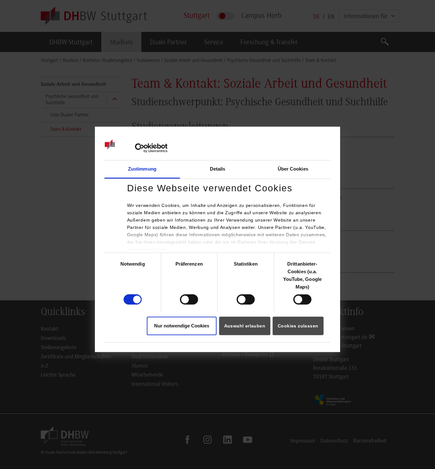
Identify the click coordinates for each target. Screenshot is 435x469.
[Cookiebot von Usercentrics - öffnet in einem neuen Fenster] (140, 148)
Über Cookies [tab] (293, 169)
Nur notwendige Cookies (181, 325)
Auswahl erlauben (244, 325)
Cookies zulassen (298, 325)
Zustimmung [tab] (142, 169)
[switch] (189, 299)
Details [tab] (217, 169)
